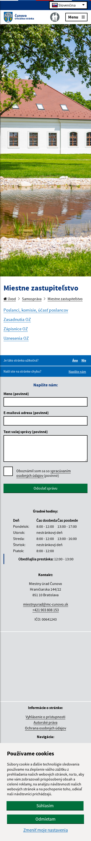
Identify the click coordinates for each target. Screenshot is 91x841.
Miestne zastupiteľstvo (65, 298)
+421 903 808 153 (45, 609)
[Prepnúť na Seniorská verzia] (55, 17)
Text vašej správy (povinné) (26, 431)
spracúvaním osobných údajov (43, 473)
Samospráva (32, 298)
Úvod (11, 298)
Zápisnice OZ (16, 329)
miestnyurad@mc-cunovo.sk (45, 604)
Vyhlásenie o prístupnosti (45, 716)
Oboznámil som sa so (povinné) (43, 473)
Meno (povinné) (16, 393)
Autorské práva (45, 722)
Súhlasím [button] (45, 805)
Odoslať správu (45, 488)
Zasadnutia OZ (17, 319)
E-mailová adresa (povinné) (26, 412)
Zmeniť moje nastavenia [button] (45, 830)
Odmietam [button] (45, 819)
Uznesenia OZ (16, 338)
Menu (73, 16)
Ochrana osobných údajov (45, 728)
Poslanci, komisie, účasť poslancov (36, 310)
